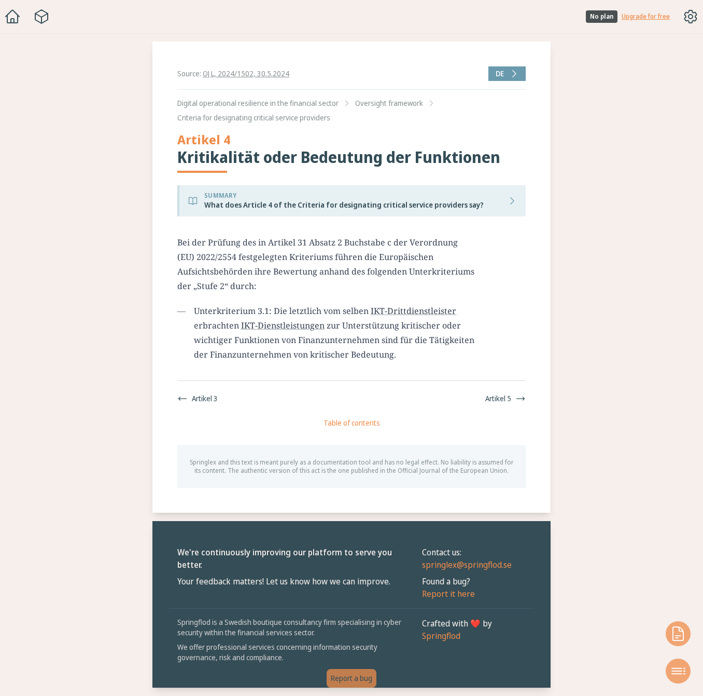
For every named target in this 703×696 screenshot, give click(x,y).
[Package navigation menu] (41, 16)
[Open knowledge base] (678, 633)
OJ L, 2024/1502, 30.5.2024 (246, 73)
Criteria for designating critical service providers (253, 117)
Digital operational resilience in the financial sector (258, 103)
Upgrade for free (646, 16)
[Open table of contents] (678, 671)
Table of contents (352, 423)
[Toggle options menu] (690, 16)
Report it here (448, 593)
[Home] (12, 16)
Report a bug (351, 678)
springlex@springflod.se (467, 564)
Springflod (441, 636)
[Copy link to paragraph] (490, 242)
